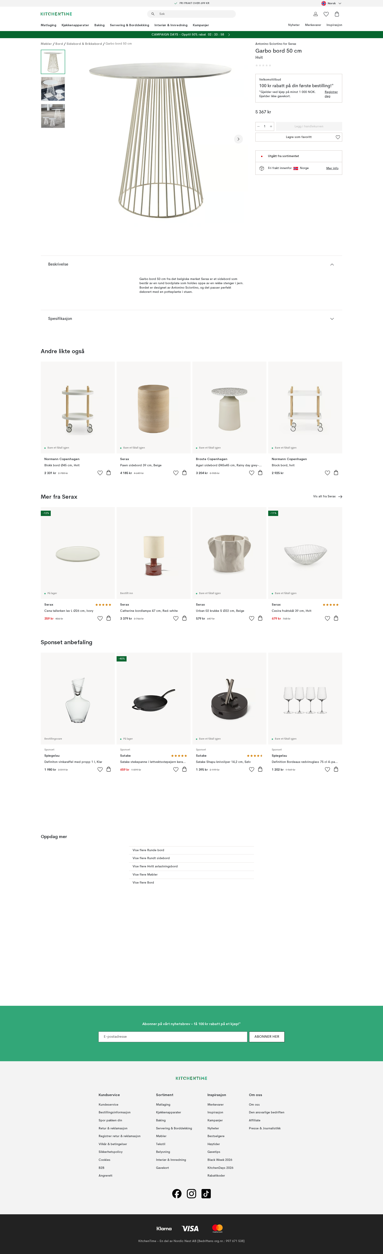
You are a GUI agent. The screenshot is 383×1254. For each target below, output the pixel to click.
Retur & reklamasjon (113, 1128)
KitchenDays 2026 (220, 1167)
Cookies (104, 1159)
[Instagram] (191, 1194)
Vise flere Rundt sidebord (151, 858)
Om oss (254, 1104)
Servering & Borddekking (129, 25)
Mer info (332, 168)
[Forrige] (80, 139)
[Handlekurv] (337, 14)
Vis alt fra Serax (324, 496)
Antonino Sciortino (268, 43)
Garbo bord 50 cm (119, 43)
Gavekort (162, 1167)
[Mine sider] (315, 14)
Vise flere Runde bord (148, 850)
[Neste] (238, 139)
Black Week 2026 (219, 1159)
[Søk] (153, 14)
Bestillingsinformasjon (115, 1112)
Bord (59, 44)
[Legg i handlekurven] (108, 472)
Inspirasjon (334, 25)
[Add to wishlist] (100, 473)
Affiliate (254, 1120)
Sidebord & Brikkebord (84, 44)
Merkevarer (313, 25)
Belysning (163, 1152)
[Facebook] (177, 1194)
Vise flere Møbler (145, 874)
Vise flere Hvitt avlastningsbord (155, 866)
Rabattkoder (216, 1175)
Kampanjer (201, 25)
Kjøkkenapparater (75, 25)
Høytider (213, 1144)
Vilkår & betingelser (113, 1144)
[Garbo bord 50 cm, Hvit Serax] (159, 138)
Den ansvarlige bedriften (266, 1112)
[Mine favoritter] (326, 14)
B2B (101, 1167)
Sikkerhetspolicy (111, 1152)
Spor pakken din (110, 1120)
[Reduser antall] (258, 126)
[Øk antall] (271, 126)
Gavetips (213, 1152)
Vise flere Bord (143, 882)
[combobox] (331, 3)
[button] (263, 65)
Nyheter (294, 25)
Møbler (46, 44)
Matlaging (48, 25)
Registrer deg (331, 94)
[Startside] (56, 14)
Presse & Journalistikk (265, 1128)
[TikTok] (206, 1194)
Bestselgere (216, 1136)
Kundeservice (108, 1104)
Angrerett (105, 1175)
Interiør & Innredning (171, 25)
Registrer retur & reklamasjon (120, 1136)
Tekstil (160, 1144)
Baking (99, 25)
